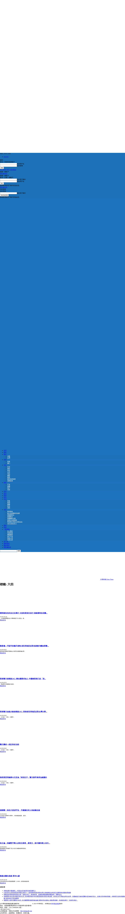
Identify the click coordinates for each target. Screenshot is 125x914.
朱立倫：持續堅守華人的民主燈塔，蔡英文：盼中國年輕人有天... (25, 843)
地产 (8, 488)
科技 (5, 491)
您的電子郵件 (21, 179)
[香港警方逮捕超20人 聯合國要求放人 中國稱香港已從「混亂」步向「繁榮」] (15, 675)
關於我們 (7, 545)
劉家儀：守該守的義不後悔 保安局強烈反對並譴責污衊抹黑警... (24, 646)
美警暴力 (10, 516)
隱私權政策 (3, 173)
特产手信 (10, 536)
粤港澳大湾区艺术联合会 (14, 522)
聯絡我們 (7, 543)
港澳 (5, 460)
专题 (5, 509)
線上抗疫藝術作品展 (13, 513)
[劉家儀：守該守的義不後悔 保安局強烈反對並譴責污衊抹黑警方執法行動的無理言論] (15, 642)
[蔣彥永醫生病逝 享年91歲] (15, 872)
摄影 (8, 475)
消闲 (8, 508)
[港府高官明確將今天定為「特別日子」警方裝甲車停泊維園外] (15, 773)
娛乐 (5, 497)
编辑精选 (10, 534)
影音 (5, 527)
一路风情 (7, 529)
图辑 (5, 525)
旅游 (8, 502)
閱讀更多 (3, 620)
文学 (8, 472)
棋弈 (8, 477)
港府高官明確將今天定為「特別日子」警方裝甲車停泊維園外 (23, 777)
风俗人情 (10, 538)
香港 (8, 461)
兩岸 (5, 454)
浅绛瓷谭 (10, 480)
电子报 (6, 541)
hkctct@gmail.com (26, 911)
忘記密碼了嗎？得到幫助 (8, 170)
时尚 (8, 506)
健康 (8, 504)
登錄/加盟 (6, 157)
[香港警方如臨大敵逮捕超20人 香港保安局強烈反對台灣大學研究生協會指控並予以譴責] (15, 708)
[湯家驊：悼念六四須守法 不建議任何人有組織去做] (15, 806)
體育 (5, 495)
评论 (5, 493)
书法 (8, 474)
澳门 (8, 463)
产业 (8, 484)
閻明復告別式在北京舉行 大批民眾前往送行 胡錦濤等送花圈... (23, 613)
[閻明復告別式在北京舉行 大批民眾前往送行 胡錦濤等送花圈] (15, 609)
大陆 (8, 456)
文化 (5, 465)
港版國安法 (10, 515)
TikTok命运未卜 (12, 523)
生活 (5, 499)
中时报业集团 (55, 903)
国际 (5, 452)
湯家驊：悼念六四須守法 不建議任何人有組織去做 (20, 810)
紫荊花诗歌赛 (11, 479)
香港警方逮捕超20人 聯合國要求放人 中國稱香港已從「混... (23, 679)
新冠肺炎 (10, 511)
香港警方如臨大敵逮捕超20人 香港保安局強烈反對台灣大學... (23, 712)
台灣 (8, 458)
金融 (8, 486)
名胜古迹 (10, 539)
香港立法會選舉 (12, 520)
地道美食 (10, 533)
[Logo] (62, 322)
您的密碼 (20, 166)
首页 (5, 450)
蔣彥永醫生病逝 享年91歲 (10, 876)
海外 (8, 468)
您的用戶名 (20, 164)
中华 (8, 467)
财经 (5, 482)
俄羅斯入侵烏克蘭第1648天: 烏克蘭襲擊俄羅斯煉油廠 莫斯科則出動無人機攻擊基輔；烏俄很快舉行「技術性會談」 (41, 900)
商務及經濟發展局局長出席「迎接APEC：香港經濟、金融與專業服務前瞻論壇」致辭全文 (33, 894)
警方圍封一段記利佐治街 (9, 744)
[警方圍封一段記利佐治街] (15, 741)
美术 (8, 470)
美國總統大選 (11, 518)
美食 (8, 501)
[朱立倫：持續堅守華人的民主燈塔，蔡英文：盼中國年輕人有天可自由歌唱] (15, 839)
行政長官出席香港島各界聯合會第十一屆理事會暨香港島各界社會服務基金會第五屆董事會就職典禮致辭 (37, 892)
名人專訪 (10, 531)
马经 (8, 489)
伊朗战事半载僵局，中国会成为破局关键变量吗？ (20, 890)
